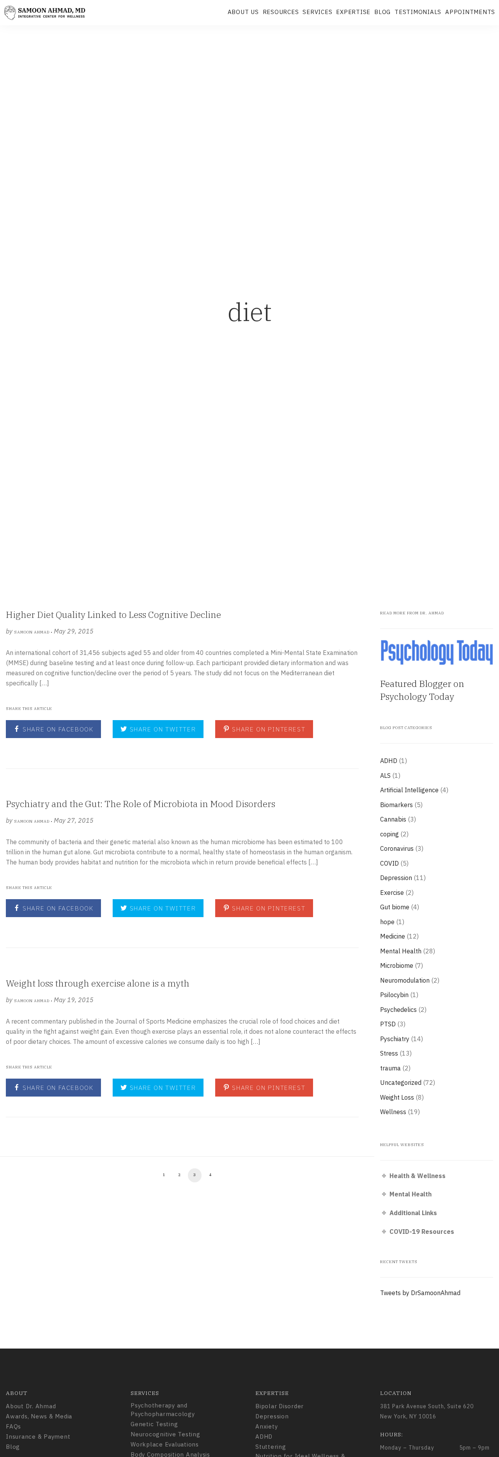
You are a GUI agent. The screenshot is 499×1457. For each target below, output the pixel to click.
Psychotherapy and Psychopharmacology (163, 1410)
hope (387, 922)
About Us (243, 12)
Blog (382, 12)
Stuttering (270, 1446)
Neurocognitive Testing (165, 1434)
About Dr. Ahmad (31, 1406)
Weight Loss (397, 1097)
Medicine (392, 936)
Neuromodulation (405, 980)
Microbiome (396, 965)
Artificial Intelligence (409, 790)
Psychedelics (398, 1009)
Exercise (392, 892)
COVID (389, 863)
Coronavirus (397, 848)
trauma (390, 1068)
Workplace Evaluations (165, 1444)
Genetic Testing (154, 1424)
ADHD (388, 761)
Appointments (470, 12)
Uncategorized (400, 1082)
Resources (281, 12)
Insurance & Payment (38, 1436)
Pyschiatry (394, 1039)
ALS (385, 775)
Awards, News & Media (39, 1416)
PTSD (388, 1024)
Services (317, 12)
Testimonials (418, 12)
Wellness (393, 1112)
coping (389, 834)
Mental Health (400, 951)
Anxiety (266, 1426)
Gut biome (394, 907)
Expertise (353, 12)
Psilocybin (394, 995)
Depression (396, 878)
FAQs (13, 1426)
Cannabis (393, 819)
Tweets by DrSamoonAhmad (420, 1293)
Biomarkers (396, 805)
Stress (389, 1053)
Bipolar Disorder (279, 1406)
